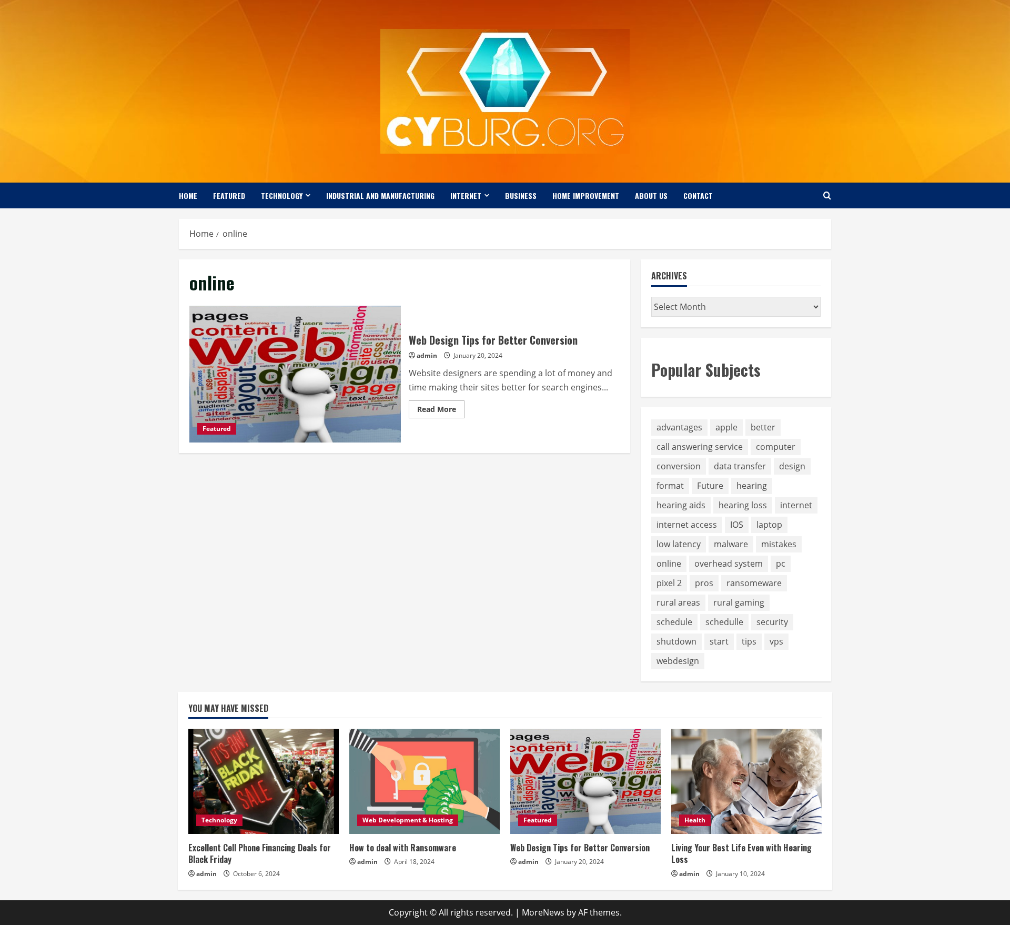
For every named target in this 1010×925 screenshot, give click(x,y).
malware (731, 544)
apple (726, 427)
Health (694, 820)
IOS (736, 524)
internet (796, 505)
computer (775, 447)
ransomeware (754, 583)
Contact (698, 195)
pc (780, 563)
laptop (769, 524)
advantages (679, 427)
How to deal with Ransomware (402, 847)
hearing (751, 485)
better (763, 427)
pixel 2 (669, 583)
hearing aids (680, 505)
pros (704, 583)
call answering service (699, 447)
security (772, 622)
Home (188, 195)
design (792, 466)
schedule (674, 622)
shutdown (676, 641)
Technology (281, 195)
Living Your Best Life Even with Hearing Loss (741, 853)
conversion (678, 466)
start (719, 641)
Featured (229, 195)
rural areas (678, 602)
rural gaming (738, 602)
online (668, 563)
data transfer (740, 466)
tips (749, 641)
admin (427, 355)
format (670, 485)
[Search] (827, 195)
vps (776, 641)
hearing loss (743, 505)
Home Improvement (585, 195)
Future (710, 485)
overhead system (728, 563)
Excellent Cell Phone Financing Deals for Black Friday (259, 853)
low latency (678, 544)
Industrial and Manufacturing (380, 195)
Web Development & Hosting (407, 820)
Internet (465, 195)
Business (521, 195)
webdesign (677, 661)
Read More (440, 411)
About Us (651, 195)
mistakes (778, 544)
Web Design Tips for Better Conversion (295, 374)
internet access (686, 524)
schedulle (724, 622)
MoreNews (543, 912)
